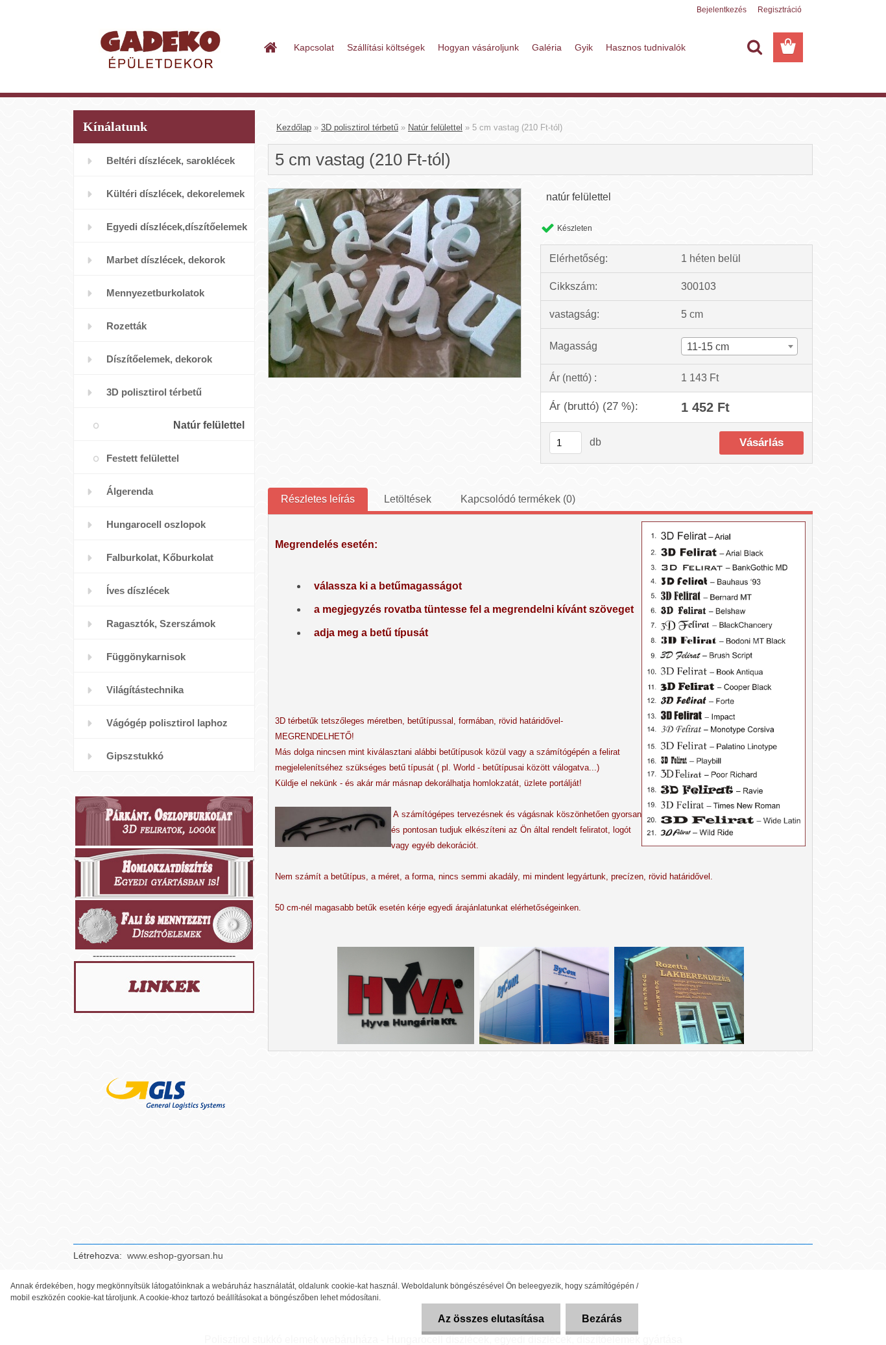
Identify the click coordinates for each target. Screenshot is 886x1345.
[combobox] (739, 346)
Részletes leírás (318, 499)
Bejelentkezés (722, 9)
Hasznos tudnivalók (646, 47)
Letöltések (407, 499)
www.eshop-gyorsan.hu (175, 1255)
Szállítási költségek (386, 47)
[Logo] (162, 48)
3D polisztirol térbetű (359, 127)
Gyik (584, 47)
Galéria (547, 47)
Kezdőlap (293, 127)
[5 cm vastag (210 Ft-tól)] (395, 193)
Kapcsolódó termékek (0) (518, 499)
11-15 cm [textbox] (708, 346)
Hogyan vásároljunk (478, 47)
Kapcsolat (314, 47)
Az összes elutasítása (491, 1318)
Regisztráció (780, 9)
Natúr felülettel (435, 127)
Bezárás (602, 1318)
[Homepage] (269, 47)
